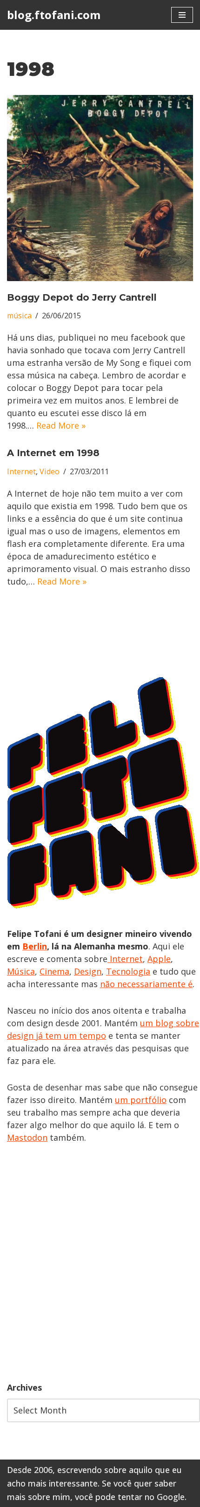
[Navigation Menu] (182, 15)
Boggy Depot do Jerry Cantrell (82, 297)
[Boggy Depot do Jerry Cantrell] (100, 188)
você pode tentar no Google (130, 1496)
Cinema (54, 971)
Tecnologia (128, 971)
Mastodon (27, 1137)
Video (50, 471)
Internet (21, 471)
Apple (159, 958)
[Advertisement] (100, 1263)
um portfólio (141, 1099)
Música (21, 971)
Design (87, 971)
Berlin (34, 946)
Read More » (61, 425)
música (19, 315)
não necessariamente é (146, 983)
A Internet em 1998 (53, 452)
